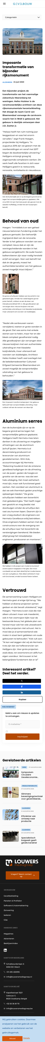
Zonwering (9, 910)
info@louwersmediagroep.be (19, 1008)
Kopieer (22, 699)
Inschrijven (22, 736)
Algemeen (7, 82)
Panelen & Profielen (13, 901)
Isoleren (7, 915)
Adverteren (9, 938)
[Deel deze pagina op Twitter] (21, 681)
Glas (6, 920)
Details (26, 1038)
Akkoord (12, 1039)
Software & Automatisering (16, 905)
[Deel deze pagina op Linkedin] (21, 692)
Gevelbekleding (11, 896)
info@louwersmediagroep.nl (19, 977)
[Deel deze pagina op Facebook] (21, 687)
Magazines (8, 934)
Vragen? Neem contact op (21, 875)
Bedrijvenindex (11, 943)
